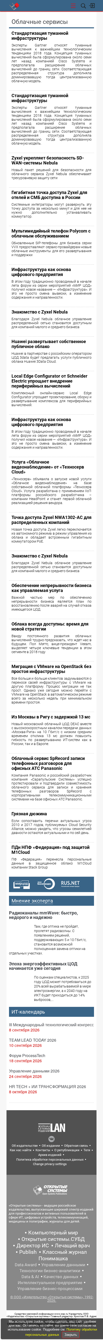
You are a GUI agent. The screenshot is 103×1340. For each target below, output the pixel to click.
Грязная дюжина (29, 813)
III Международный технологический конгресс (51, 1024)
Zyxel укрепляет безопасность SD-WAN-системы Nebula (48, 160)
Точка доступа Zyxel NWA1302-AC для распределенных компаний (52, 520)
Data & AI (30, 1276)
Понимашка (53, 1258)
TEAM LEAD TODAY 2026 (32, 1040)
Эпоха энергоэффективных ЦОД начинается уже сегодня (43, 966)
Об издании (51, 1145)
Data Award (26, 1264)
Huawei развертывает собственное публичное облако (49, 344)
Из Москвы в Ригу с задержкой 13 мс (51, 716)
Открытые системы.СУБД (53, 1239)
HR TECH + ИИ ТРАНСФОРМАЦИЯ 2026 (47, 1086)
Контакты (43, 1150)
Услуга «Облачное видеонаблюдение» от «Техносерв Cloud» (48, 466)
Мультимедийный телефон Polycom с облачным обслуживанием (51, 233)
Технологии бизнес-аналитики (50, 1270)
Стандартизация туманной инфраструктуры (40, 36)
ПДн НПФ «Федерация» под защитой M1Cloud (51, 850)
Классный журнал (64, 1252)
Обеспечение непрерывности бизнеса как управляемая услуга (52, 588)
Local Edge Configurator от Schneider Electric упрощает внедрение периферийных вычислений (50, 381)
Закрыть (70, 1335)
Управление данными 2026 (34, 1071)
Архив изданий (50, 1155)
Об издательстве (25, 1145)
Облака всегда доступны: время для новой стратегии (50, 626)
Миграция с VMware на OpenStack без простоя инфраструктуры (51, 669)
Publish (28, 1252)
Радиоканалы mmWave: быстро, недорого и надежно (43, 915)
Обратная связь (76, 1145)
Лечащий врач (72, 1246)
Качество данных (61, 1276)
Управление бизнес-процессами (49, 1288)
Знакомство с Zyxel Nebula (40, 312)
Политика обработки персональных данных (50, 1159)
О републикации (67, 1150)
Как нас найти (21, 1150)
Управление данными (63, 1264)
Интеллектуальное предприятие (50, 1282)
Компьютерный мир (53, 1233)
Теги (87, 1150)
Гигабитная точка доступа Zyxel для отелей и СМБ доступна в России (49, 195)
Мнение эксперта (32, 901)
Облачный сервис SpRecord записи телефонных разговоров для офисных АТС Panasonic (48, 763)
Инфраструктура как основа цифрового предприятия (41, 272)
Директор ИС (32, 1246)
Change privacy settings (50, 1164)
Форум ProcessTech (27, 1055)
